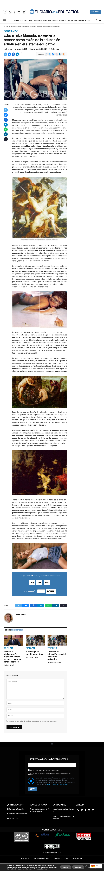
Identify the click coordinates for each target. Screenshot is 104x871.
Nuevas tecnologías (76, 20)
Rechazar (78, 867)
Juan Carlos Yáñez (32, 657)
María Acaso (8, 49)
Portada (6, 26)
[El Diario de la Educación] (54, 11)
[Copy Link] (6, 139)
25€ (39, 582)
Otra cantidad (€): (30, 591)
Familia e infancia (40, 20)
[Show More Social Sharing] (21, 54)
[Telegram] (6, 125)
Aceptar (65, 867)
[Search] (100, 20)
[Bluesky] (6, 115)
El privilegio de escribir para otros (34, 652)
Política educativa (20, 20)
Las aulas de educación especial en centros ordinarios (57, 655)
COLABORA (95, 11)
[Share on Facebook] (13, 54)
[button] (52, 744)
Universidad (52, 20)
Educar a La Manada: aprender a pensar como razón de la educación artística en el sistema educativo (32, 39)
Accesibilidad (78, 859)
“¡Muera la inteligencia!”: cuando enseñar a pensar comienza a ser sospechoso (12, 656)
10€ (32, 582)
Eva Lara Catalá (9, 665)
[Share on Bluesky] (9, 54)
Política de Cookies (61, 859)
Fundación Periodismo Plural (17, 814)
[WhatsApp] (6, 129)
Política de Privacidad (42, 859)
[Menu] (4, 20)
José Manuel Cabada (54, 663)
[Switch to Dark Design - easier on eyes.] (96, 20)
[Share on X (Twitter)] (5, 54)
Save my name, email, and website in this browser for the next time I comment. (32, 721)
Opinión (30, 648)
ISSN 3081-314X (13, 818)
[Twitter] (6, 110)
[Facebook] (6, 120)
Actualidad (11, 31)
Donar (51, 591)
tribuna (8, 648)
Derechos (62, 20)
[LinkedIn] (6, 134)
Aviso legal (25, 859)
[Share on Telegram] (17, 54)
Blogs (87, 20)
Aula (30, 20)
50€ (47, 582)
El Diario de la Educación (15, 809)
